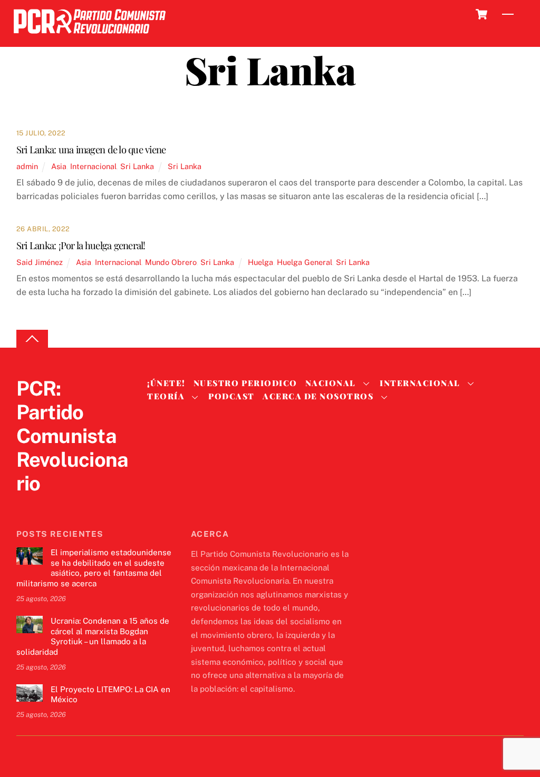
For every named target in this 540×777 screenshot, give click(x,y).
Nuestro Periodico (245, 383)
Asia (58, 166)
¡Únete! (166, 383)
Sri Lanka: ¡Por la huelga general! (81, 245)
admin (27, 166)
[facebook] (52, 504)
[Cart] (481, 14)
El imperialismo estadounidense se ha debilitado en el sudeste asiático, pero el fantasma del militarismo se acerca (93, 568)
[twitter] (26, 504)
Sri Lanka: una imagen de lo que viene (91, 149)
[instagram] (77, 504)
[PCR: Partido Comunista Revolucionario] (90, 36)
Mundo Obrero (171, 262)
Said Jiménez (39, 262)
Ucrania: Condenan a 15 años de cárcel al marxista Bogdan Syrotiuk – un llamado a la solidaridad (92, 636)
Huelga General (304, 262)
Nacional (330, 383)
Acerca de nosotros (318, 396)
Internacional (93, 166)
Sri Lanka (137, 166)
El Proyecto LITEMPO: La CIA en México (110, 694)
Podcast (231, 396)
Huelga (260, 262)
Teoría (166, 396)
